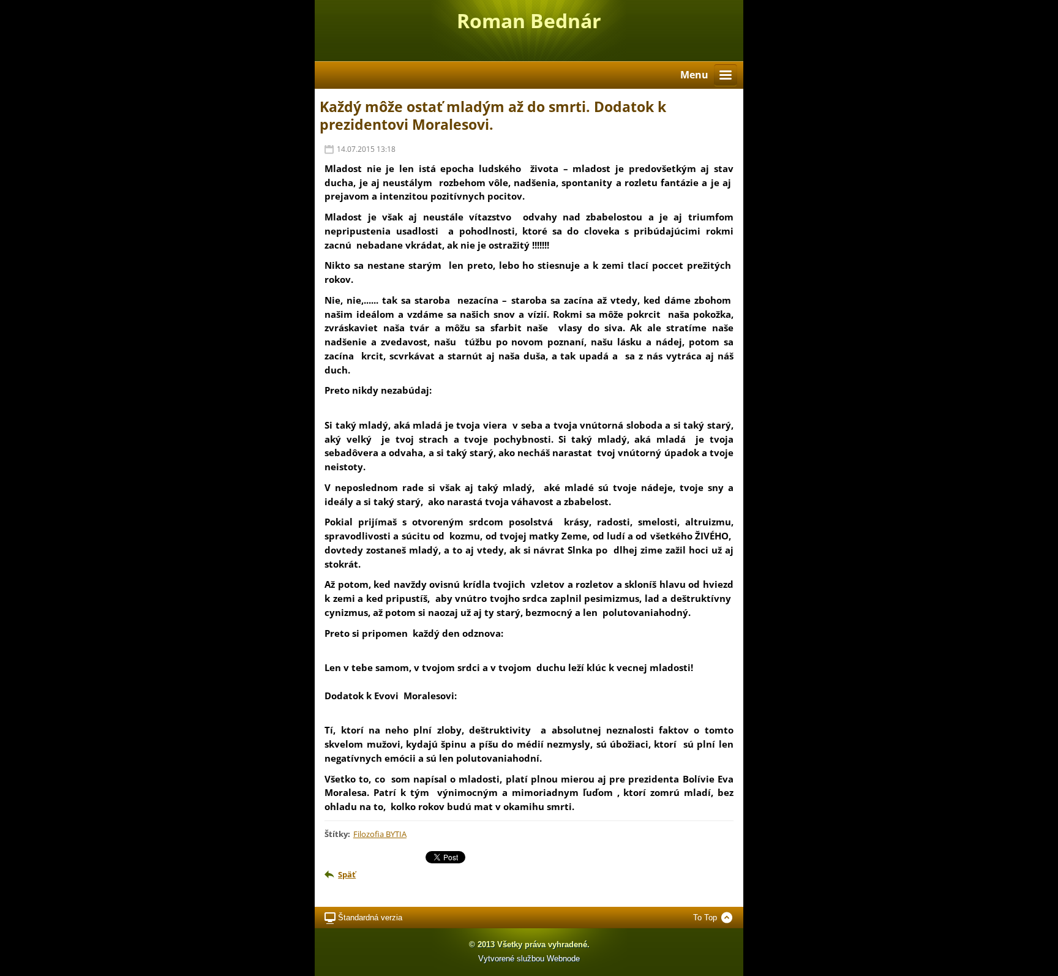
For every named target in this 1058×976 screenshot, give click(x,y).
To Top (705, 917)
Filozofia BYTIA (380, 833)
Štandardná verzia (370, 917)
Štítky (336, 833)
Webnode (563, 958)
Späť (347, 874)
